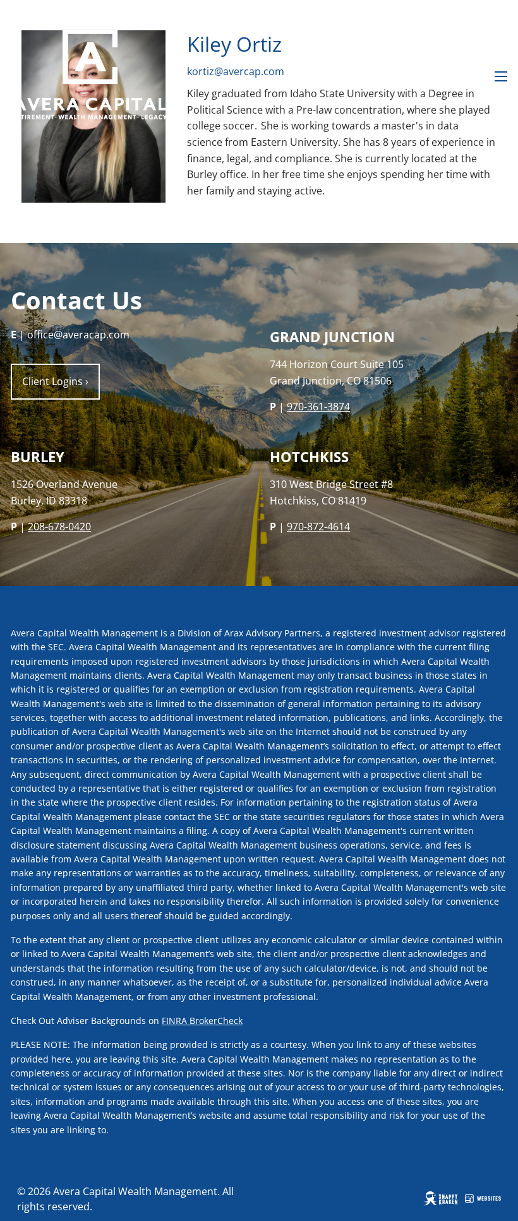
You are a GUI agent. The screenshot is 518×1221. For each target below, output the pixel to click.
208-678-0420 (59, 526)
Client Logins (55, 381)
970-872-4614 (318, 526)
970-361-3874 (318, 407)
